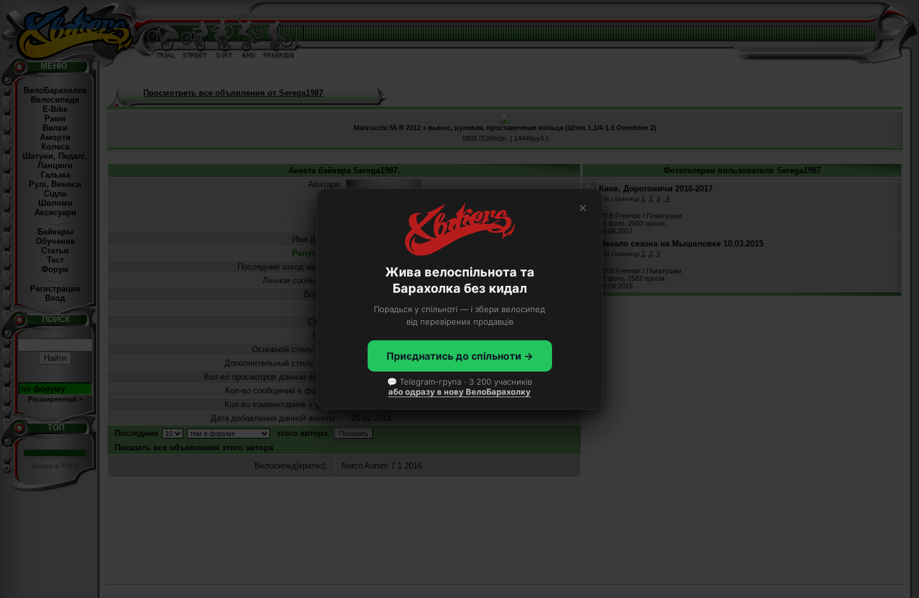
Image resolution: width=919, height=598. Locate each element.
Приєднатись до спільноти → (459, 356)
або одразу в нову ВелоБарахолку (459, 392)
